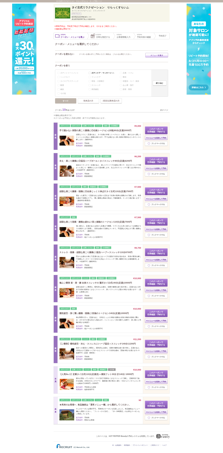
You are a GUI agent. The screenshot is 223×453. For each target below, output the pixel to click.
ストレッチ (96, 85)
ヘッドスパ (64, 77)
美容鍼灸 (95, 89)
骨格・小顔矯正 (97, 81)
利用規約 (127, 445)
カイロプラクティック (69, 81)
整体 (124, 77)
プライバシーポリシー (140, 445)
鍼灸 (62, 89)
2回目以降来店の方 (111, 101)
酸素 (62, 85)
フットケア (96, 77)
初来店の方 (88, 101)
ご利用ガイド (154, 445)
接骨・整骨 (127, 89)
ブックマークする (158, 143)
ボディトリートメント (69, 73)
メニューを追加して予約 (157, 138)
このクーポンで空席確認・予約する (156, 130)
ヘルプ (164, 445)
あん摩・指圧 (128, 85)
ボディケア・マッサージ (103, 73)
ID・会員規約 (116, 445)
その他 (63, 93)
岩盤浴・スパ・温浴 (131, 81)
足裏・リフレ (128, 73)
